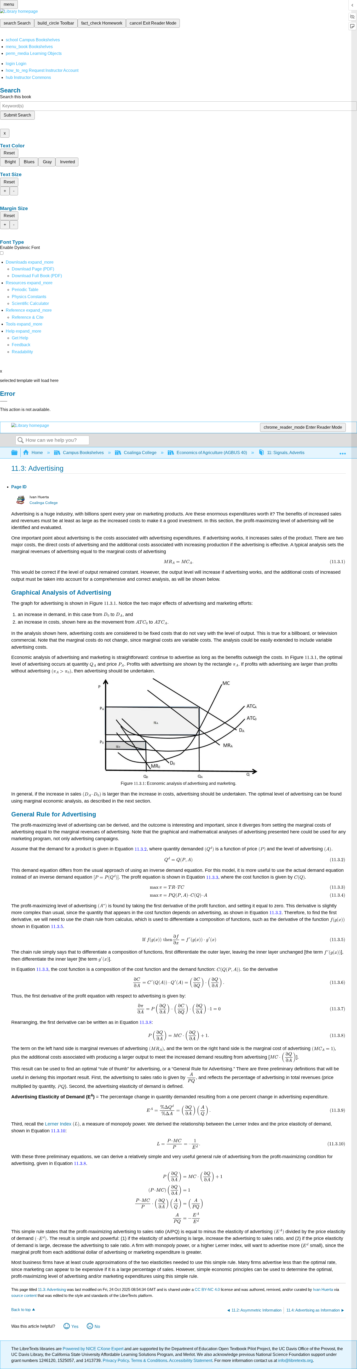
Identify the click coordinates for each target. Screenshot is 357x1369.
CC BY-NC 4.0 (207, 1289)
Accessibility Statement (190, 1360)
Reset (9, 153)
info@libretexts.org (295, 1360)
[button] (21, 345)
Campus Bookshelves (83, 452)
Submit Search (17, 115)
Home (37, 452)
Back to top (21, 1309)
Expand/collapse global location (342, 451)
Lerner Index (58, 1124)
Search (20, 440)
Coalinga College (140, 452)
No (97, 1326)
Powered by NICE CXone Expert (93, 1349)
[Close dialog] (3, 401)
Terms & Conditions (149, 1360)
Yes (74, 1326)
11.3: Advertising (52, 1289)
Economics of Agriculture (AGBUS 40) (212, 452)
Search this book (15, 97)
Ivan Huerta (323, 1289)
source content (24, 1295)
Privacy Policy (116, 1360)
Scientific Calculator (30, 303)
